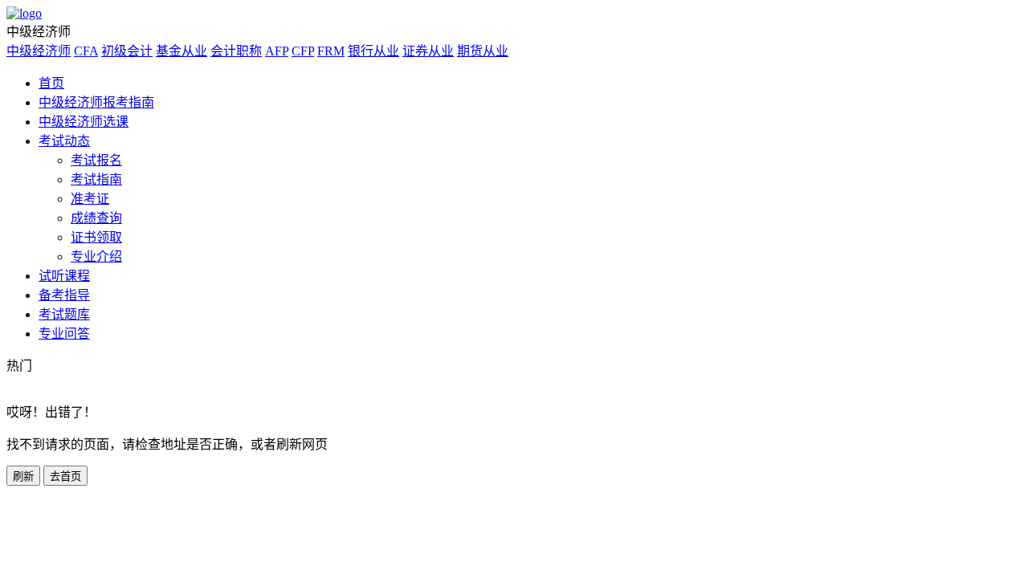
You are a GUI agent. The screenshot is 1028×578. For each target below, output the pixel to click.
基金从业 (181, 51)
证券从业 (428, 51)
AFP (276, 51)
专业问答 (64, 333)
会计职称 (236, 51)
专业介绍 (96, 256)
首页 (51, 83)
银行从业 (373, 51)
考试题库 (64, 314)
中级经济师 (38, 51)
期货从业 (482, 51)
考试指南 (96, 179)
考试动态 (64, 141)
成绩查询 (96, 218)
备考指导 (64, 295)
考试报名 (96, 160)
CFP (303, 51)
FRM (331, 51)
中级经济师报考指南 (96, 102)
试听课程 (64, 276)
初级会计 (127, 51)
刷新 (23, 476)
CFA (86, 51)
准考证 (90, 199)
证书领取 (96, 237)
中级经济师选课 (83, 121)
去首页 (65, 476)
